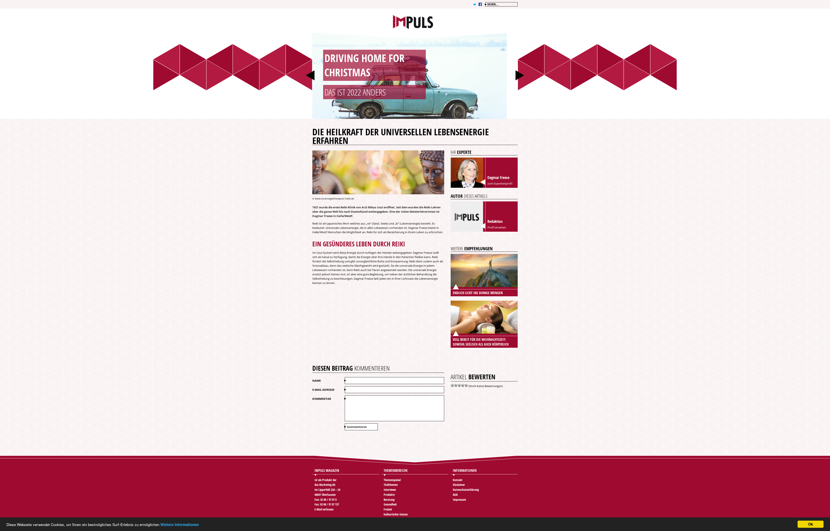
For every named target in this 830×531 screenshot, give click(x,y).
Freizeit (388, 509)
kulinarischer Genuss (396, 514)
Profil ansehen (496, 227)
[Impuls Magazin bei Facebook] (480, 4)
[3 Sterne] (459, 385)
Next (520, 75)
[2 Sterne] (456, 385)
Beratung (389, 500)
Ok (810, 524)
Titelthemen (391, 485)
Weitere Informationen (179, 524)
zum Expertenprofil (499, 183)
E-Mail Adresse (323, 390)
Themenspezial (392, 480)
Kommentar (321, 399)
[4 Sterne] (462, 385)
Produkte (389, 495)
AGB (455, 495)
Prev (310, 75)
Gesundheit (390, 504)
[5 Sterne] (466, 385)
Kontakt (458, 480)
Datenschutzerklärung (466, 490)
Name (316, 381)
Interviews (390, 490)
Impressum (459, 500)
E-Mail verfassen (324, 509)
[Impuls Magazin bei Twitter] (474, 4)
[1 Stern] (452, 385)
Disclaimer (459, 485)
